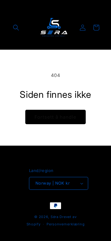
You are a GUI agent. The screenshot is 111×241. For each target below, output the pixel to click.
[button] (16, 27)
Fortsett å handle (55, 117)
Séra (55, 217)
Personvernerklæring (65, 224)
